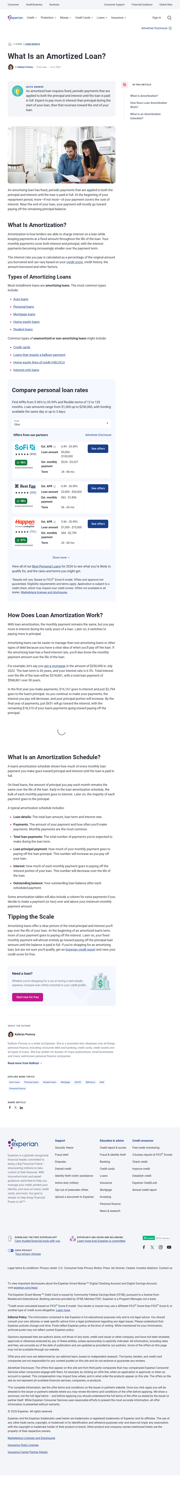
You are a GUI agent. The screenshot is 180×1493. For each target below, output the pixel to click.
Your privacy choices (28, 1254)
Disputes (60, 1161)
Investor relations (147, 1268)
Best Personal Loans (46, 566)
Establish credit (141, 1175)
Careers (130, 1268)
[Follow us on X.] (152, 1247)
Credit (30, 17)
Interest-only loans (26, 370)
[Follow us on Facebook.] (144, 1247)
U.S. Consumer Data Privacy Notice (80, 1268)
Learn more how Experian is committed (101, 1241)
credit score (74, 262)
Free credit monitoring (145, 1147)
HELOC (78, 1082)
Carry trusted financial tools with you (37, 1241)
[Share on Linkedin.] (22, 1107)
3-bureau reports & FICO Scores (152, 1154)
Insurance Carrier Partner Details (28, 1452)
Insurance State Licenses (23, 1445)
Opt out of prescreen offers (71, 1190)
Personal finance (17, 1088)
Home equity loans (26, 322)
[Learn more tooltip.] (54, 447)
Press (106, 1268)
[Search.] (169, 18)
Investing (105, 1197)
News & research (110, 1211)
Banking (105, 1161)
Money (64, 17)
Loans (101, 17)
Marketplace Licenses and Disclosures (31, 1438)
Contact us (165, 1268)
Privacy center (48, 1268)
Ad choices (118, 1268)
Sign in (156, 17)
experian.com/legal (25, 1287)
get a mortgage (55, 666)
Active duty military (67, 1182)
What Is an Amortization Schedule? (145, 116)
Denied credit (63, 1168)
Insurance (117, 17)
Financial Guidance (142, 4)
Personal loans (23, 307)
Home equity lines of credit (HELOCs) (39, 362)
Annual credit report (144, 1190)
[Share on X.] (16, 1107)
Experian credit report (80, 949)
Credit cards (21, 347)
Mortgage (65, 1082)
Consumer (13, 4)
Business (54, 4)
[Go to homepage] (10, 44)
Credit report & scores (113, 1147)
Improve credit (141, 1168)
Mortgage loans (24, 314)
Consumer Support (114, 4)
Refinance (90, 1082)
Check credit (139, 1161)
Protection (47, 17)
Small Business (34, 4)
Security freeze (64, 1147)
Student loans (23, 329)
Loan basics (32, 44)
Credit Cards (82, 17)
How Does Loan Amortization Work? (148, 105)
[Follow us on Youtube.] (169, 1247)
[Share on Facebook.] (10, 1107)
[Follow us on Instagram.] (160, 1247)
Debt (102, 1082)
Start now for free (27, 997)
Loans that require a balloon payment (39, 355)
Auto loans (20, 299)
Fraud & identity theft (113, 1154)
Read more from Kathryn (23, 1063)
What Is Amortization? (144, 96)
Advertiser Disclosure (154, 28)
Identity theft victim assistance (74, 1175)
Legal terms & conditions (23, 1268)
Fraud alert (61, 1154)
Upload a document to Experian (74, 1197)
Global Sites (165, 4)
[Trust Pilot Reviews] (156, 1238)
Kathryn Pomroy (25, 67)
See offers (98, 448)
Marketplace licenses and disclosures (44, 592)
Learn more (63, 1310)
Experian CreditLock (144, 1182)
